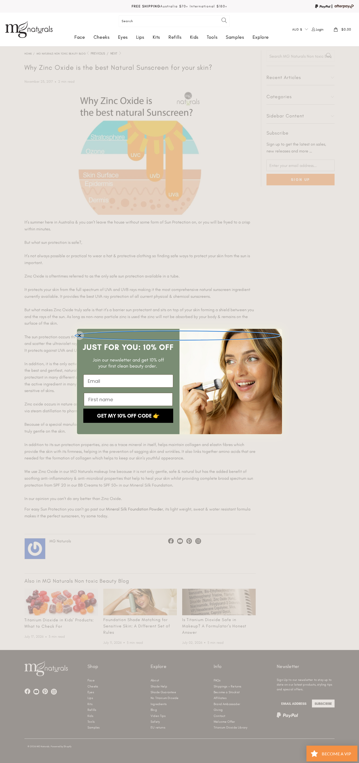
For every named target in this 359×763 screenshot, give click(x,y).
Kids (194, 37)
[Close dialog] (177, 335)
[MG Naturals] (29, 29)
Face (79, 37)
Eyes (123, 37)
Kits (156, 37)
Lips (140, 37)
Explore (261, 37)
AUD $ (297, 29)
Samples (235, 37)
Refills (174, 37)
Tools (212, 37)
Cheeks (102, 37)
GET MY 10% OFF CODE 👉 (128, 416)
